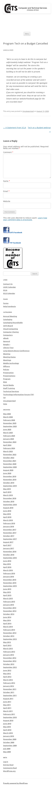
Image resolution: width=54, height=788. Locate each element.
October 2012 (8, 664)
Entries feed (8, 765)
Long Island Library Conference (16, 351)
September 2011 (10, 695)
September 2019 (10, 486)
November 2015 (9, 583)
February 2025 (9, 436)
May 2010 (7, 727)
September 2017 (10, 539)
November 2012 (9, 661)
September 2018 (10, 504)
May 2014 (7, 620)
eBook (6, 338)
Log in (5, 761)
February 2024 (9, 448)
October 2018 (8, 501)
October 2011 (8, 692)
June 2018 (7, 511)
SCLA (5, 290)
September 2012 (10, 667)
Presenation (8, 372)
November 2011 (9, 689)
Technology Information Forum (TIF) (18, 394)
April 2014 (7, 623)
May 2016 (7, 564)
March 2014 (8, 626)
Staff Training (9, 388)
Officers (6, 366)
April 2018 (7, 517)
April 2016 (7, 567)
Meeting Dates (9, 357)
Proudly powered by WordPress (15, 783)
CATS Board (8, 326)
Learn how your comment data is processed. (25, 219)
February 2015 (9, 601)
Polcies (6, 369)
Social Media (8, 385)
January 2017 (8, 548)
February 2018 (9, 523)
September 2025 (10, 426)
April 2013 (7, 645)
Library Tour (8, 347)
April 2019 (7, 492)
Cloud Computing (10, 329)
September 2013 (10, 639)
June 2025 (7, 429)
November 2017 (9, 533)
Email (6, 191)
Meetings (7, 360)
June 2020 (7, 473)
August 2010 (8, 720)
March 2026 (8, 417)
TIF (4, 397)
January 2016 (8, 576)
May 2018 (7, 514)
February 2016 (9, 573)
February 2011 (9, 714)
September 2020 (10, 467)
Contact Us (7, 284)
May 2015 (7, 592)
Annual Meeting (10, 316)
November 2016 (9, 551)
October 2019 (8, 482)
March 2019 (8, 495)
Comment (8, 152)
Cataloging (7, 319)
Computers (8, 335)
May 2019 (7, 489)
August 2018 (8, 508)
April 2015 (7, 595)
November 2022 (9, 454)
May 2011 (7, 705)
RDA (5, 382)
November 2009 (9, 739)
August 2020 (8, 470)
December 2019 (9, 476)
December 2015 (9, 579)
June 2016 (7, 561)
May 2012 (7, 673)
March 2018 (8, 520)
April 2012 (7, 676)
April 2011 (7, 708)
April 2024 (7, 445)
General (6, 341)
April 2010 (7, 730)
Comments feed (10, 768)
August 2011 (8, 698)
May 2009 (7, 752)
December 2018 (9, 498)
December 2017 (9, 529)
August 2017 (8, 542)
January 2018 (8, 526)
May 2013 (7, 642)
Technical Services (11, 391)
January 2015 (8, 605)
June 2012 (7, 670)
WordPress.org (9, 771)
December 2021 (9, 461)
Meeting (6, 354)
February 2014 (9, 630)
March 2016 (8, 570)
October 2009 (8, 742)
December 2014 (9, 608)
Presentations (9, 376)
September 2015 (10, 586)
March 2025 (8, 432)
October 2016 (8, 554)
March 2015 (8, 598)
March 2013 (8, 648)
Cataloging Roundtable (13, 322)
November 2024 (9, 442)
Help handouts (9, 306)
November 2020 (9, 464)
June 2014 (7, 617)
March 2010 (8, 733)
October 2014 (8, 614)
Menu (27, 34)
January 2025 (8, 439)
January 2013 (8, 655)
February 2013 (9, 651)
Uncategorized (28, 111)
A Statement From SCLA (14, 127)
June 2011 (7, 702)
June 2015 (7, 589)
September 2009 (10, 745)
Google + (6, 344)
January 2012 (8, 686)
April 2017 (7, 545)
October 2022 (8, 457)
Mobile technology (11, 363)
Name (6, 181)
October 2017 (8, 536)
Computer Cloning (11, 332)
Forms (5, 303)
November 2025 (9, 423)
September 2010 (10, 717)
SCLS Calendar (9, 293)
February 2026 (9, 420)
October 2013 (8, 636)
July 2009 (6, 748)
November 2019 (9, 479)
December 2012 (9, 658)
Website (6, 201)
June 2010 (7, 723)
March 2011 (8, 711)
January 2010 (8, 736)
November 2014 (9, 611)
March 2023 (8, 451)
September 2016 (10, 558)
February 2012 (9, 683)
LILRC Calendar (9, 287)
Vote (5, 404)
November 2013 (9, 633)
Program (6, 379)
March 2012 (8, 680)
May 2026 (7, 414)
